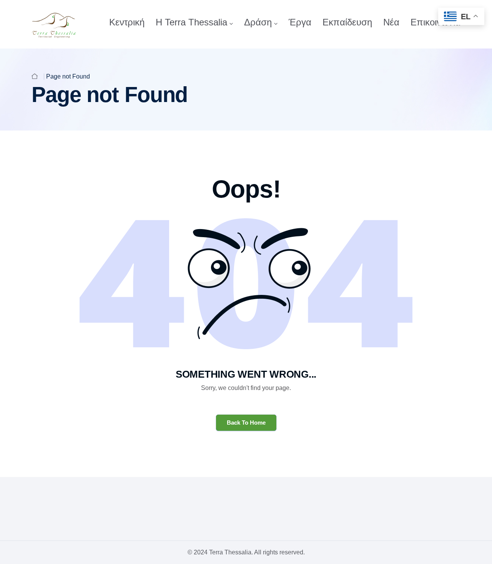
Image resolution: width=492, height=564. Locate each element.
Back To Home (246, 422)
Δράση (258, 22)
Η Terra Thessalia (191, 22)
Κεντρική (127, 22)
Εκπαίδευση (347, 22)
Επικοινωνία (435, 22)
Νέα (391, 22)
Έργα (300, 22)
